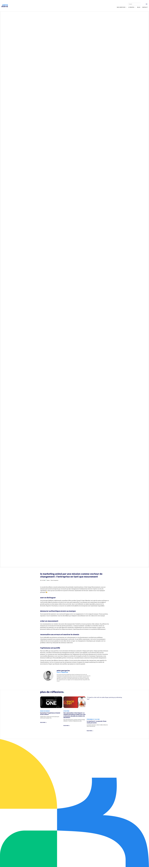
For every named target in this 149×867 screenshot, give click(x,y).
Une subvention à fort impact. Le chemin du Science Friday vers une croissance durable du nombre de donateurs (74, 715)
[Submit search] (142, 4)
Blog (138, 7)
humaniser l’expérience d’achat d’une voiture (50, 713)
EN (146, 4)
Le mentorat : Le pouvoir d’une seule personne (96, 722)
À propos (131, 7)
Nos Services (121, 7)
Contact (145, 7)
